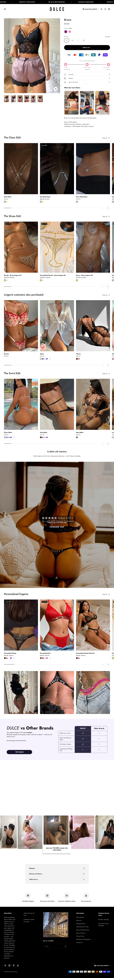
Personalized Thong (10, 653)
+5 (13, 658)
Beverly (6, 354)
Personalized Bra (45, 653)
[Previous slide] (65, 103)
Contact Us (79, 942)
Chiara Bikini (8, 432)
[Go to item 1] (6, 99)
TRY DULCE (19, 752)
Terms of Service (80, 933)
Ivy (113, 432)
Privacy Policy (80, 936)
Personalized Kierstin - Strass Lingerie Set (53, 275)
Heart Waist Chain (81, 197)
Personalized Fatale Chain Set (85, 653)
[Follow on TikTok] (18, 965)
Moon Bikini (79, 432)
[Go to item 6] (40, 99)
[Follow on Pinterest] (14, 965)
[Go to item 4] (26, 99)
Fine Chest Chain (45, 197)
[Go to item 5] (33, 99)
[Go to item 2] (13, 99)
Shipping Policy (80, 924)
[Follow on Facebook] (5, 965)
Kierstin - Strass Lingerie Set (12, 275)
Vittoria (78, 354)
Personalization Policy (82, 927)
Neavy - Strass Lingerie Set (84, 275)
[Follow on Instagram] (9, 965)
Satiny (42, 354)
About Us (78, 920)
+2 (49, 358)
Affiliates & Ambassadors (83, 939)
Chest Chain (7, 197)
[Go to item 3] (20, 99)
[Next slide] (107, 103)
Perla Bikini (43, 432)
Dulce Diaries (80, 917)
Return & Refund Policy (82, 930)
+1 (13, 437)
